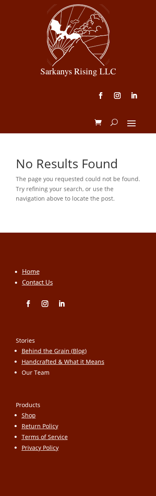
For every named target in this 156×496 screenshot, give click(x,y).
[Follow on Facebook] (100, 95)
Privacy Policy (40, 448)
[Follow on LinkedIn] (134, 95)
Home (31, 271)
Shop (29, 415)
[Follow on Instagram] (117, 95)
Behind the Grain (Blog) (54, 351)
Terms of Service (45, 437)
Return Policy (40, 426)
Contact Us (37, 282)
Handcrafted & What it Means (63, 362)
